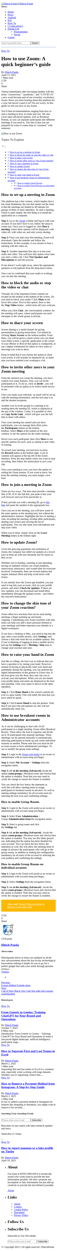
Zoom (22, 220)
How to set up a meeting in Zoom (25, 152)
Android (12, 17)
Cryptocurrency (15, 26)
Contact (18, 1206)
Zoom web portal (30, 754)
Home (11, 12)
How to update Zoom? (20, 166)
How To (12, 23)
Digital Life (13, 29)
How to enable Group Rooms (30, 183)
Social (17, 34)
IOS (10, 20)
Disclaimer (19, 1212)
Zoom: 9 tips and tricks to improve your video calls (25, 905)
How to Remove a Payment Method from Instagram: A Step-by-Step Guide (28, 1085)
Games (11, 37)
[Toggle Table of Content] (3, 146)
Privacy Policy (21, 1215)
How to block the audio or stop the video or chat (31, 155)
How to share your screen (21, 158)
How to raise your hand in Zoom (24, 175)
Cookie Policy (21, 1209)
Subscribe (36, 1120)
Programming (21, 31)
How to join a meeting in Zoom (24, 163)
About (11, 1190)
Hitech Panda (11, 72)
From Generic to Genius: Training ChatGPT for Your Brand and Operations (23, 1016)
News (10, 14)
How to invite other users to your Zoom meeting (31, 160)
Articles (5, 971)
